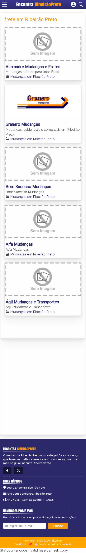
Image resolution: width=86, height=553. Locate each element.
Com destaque (32, 499)
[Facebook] (7, 470)
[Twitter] (18, 470)
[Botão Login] (73, 4)
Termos (29, 540)
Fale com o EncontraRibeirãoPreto (29, 493)
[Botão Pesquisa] (81, 4)
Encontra (38, 4)
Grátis (49, 499)
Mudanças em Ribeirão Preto (32, 77)
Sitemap (57, 540)
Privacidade (43, 540)
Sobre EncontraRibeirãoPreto (25, 487)
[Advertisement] (43, 388)
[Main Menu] (4, 4)
